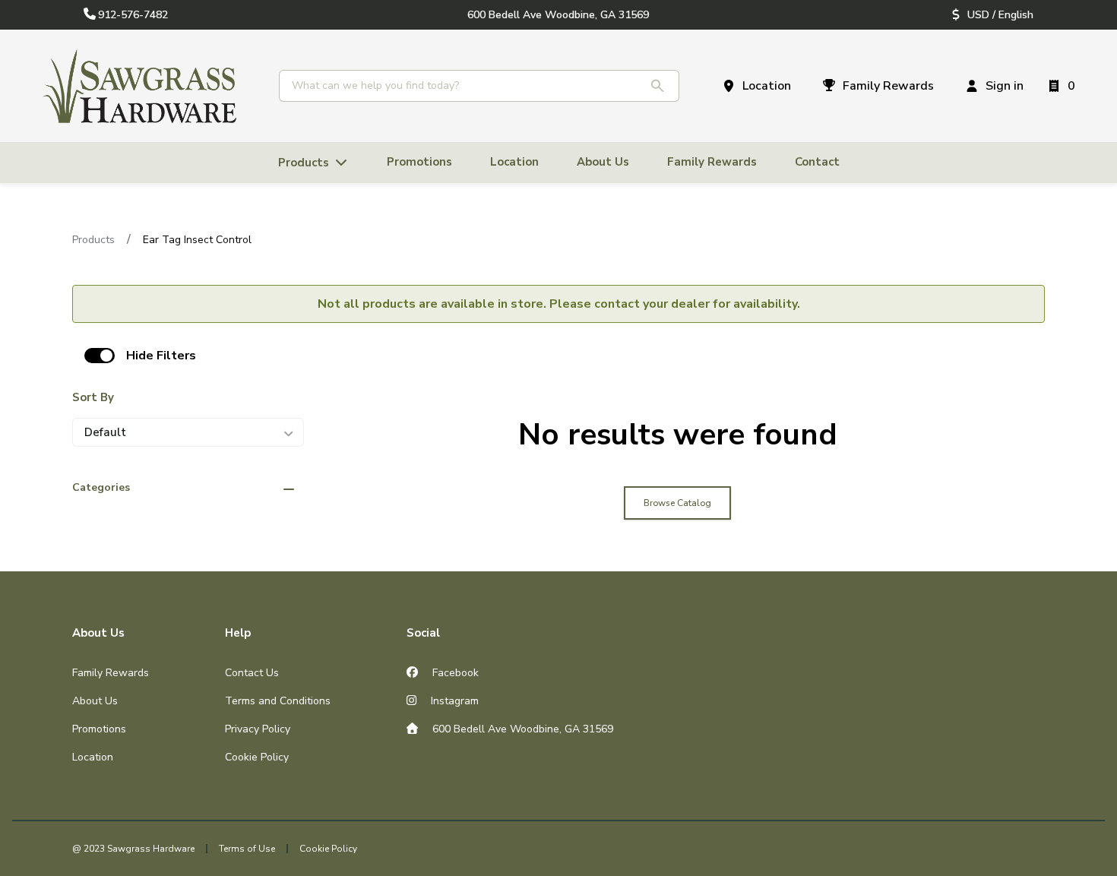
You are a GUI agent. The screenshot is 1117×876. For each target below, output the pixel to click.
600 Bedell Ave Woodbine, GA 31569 (521, 729)
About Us (95, 701)
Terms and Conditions (278, 701)
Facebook (454, 673)
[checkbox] (99, 355)
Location (92, 757)
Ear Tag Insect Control (197, 239)
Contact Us (252, 673)
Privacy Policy (257, 729)
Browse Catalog (677, 503)
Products (93, 239)
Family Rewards (110, 673)
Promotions (99, 729)
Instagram (453, 701)
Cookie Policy (257, 757)
